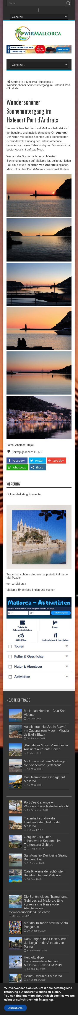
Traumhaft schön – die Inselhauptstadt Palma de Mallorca (42, 822)
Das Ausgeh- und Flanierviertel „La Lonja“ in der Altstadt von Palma (45, 942)
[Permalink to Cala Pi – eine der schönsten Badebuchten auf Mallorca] (15, 881)
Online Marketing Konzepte (23, 494)
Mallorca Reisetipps (38, 81)
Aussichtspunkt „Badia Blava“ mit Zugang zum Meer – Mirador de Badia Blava (46, 730)
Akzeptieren (15, 1008)
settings (48, 1000)
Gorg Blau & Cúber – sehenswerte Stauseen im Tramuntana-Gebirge (42, 840)
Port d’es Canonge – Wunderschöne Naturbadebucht (46, 804)
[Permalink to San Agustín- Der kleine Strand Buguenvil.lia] (15, 865)
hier (66, 169)
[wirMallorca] (39, 38)
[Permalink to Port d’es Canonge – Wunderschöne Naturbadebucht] (15, 812)
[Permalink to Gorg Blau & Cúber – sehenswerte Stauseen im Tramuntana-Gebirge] (15, 847)
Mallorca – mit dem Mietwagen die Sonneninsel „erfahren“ (45, 763)
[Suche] (68, 3)
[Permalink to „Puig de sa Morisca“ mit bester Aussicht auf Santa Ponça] (15, 755)
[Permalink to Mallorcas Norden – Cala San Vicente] (15, 720)
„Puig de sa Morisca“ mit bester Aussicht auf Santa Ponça (46, 747)
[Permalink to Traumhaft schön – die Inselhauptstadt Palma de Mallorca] (15, 828)
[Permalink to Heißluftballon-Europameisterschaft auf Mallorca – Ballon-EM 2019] (15, 967)
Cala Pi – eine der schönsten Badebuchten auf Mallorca (44, 873)
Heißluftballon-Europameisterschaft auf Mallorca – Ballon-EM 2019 (43, 961)
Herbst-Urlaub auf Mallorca (43, 976)
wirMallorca (19, 583)
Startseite (17, 81)
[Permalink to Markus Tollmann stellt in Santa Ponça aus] (15, 933)
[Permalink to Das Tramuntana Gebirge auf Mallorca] (15, 787)
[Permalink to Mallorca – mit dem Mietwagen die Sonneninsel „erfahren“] (15, 771)
